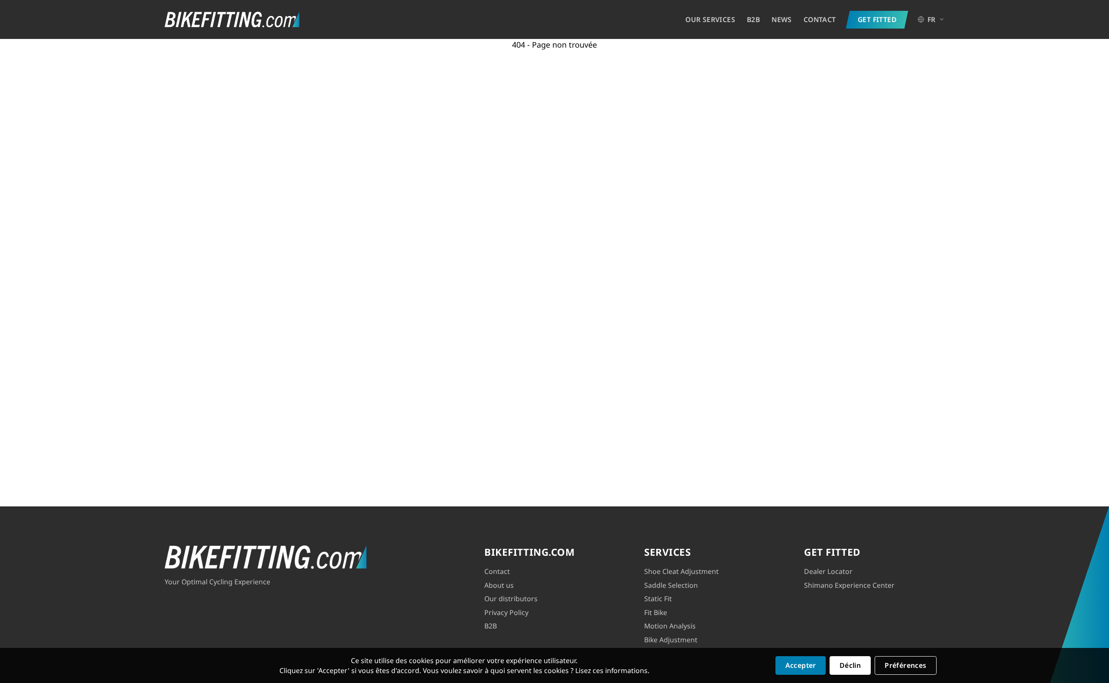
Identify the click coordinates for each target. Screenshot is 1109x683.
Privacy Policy (506, 612)
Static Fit (658, 598)
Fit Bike (655, 612)
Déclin (850, 665)
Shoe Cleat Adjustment (681, 571)
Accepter (800, 665)
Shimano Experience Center (849, 585)
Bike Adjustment (670, 639)
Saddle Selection (671, 585)
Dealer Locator (828, 571)
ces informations (620, 670)
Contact (820, 19)
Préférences (905, 665)
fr (931, 19)
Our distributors (511, 598)
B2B (753, 19)
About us (499, 585)
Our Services (710, 19)
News (782, 19)
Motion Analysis (670, 626)
